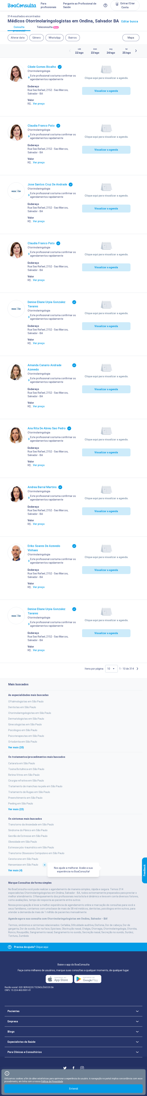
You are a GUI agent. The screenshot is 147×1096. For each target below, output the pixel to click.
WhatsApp (55, 37)
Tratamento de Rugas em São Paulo (29, 792)
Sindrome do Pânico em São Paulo (28, 830)
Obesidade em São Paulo (22, 841)
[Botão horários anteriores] (70, 51)
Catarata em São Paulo (21, 763)
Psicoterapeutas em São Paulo (26, 735)
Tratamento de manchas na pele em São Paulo (35, 786)
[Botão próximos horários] (135, 51)
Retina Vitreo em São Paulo (24, 774)
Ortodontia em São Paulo (22, 741)
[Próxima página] (137, 668)
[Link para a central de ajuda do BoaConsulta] (105, 5)
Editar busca (129, 21)
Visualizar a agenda (106, 90)
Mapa (131, 37)
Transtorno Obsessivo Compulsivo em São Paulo (36, 853)
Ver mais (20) (16, 747)
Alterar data (18, 37)
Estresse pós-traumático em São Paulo (31, 847)
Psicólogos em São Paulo (22, 730)
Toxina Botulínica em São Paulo (26, 769)
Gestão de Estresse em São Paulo (28, 836)
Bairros (72, 37)
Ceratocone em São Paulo (23, 859)
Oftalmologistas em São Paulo (26, 701)
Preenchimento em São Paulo (25, 797)
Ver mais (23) (16, 809)
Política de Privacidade (52, 1081)
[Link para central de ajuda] (10, 947)
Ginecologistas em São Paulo (25, 724)
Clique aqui (31, 947)
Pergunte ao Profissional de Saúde (79, 5)
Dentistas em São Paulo (22, 707)
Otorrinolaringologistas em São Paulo (29, 713)
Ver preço (39, 103)
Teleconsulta (47, 27)
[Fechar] (44, 865)
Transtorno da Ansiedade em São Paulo (31, 824)
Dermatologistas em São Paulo (26, 718)
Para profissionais (48, 5)
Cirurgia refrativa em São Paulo (26, 780)
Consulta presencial (19, 28)
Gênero (36, 37)
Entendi (73, 1088)
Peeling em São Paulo (20, 803)
